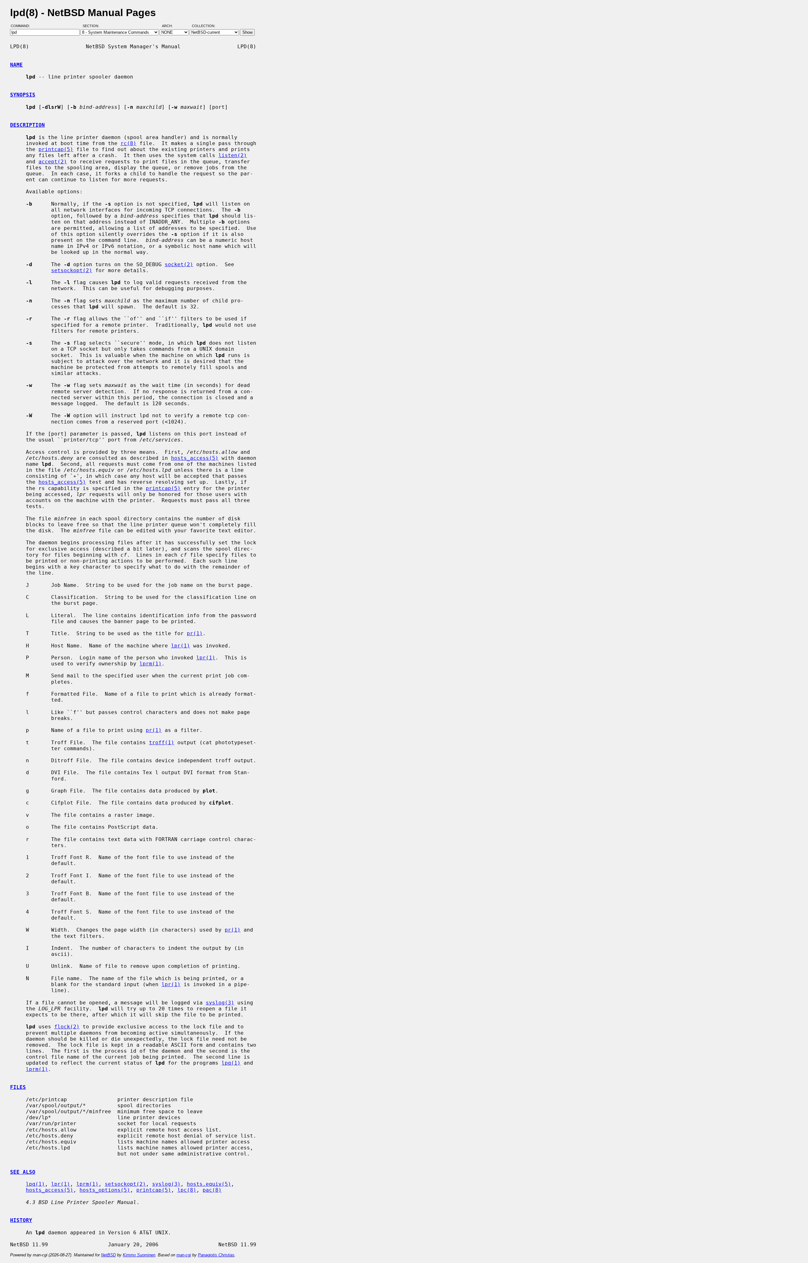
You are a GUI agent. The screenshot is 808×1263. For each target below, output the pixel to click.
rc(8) (128, 143)
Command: (22, 26)
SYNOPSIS (22, 95)
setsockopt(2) (71, 270)
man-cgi (183, 1255)
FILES (18, 1087)
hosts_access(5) (194, 458)
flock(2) (67, 1027)
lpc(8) (186, 1190)
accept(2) (53, 162)
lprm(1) (151, 664)
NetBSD (108, 1255)
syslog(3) (220, 1003)
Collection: (203, 26)
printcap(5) (56, 149)
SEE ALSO (22, 1172)
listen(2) (232, 155)
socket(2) (179, 264)
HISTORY (21, 1220)
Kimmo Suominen (139, 1255)
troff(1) (161, 743)
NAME (16, 65)
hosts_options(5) (105, 1190)
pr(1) (195, 633)
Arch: (170, 26)
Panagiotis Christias (216, 1255)
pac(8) (212, 1190)
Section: (92, 26)
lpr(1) (180, 646)
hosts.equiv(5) (209, 1184)
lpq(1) (231, 1063)
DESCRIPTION (27, 125)
